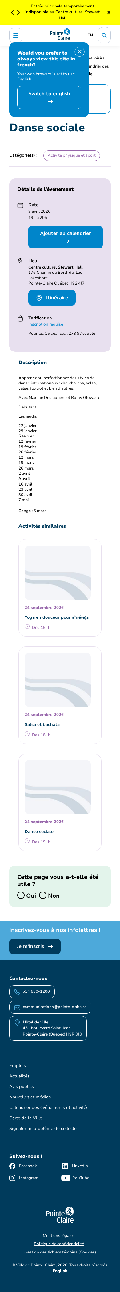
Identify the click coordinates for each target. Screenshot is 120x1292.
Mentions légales (59, 1235)
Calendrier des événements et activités (48, 1107)
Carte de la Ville (25, 1118)
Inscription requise (46, 324)
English (60, 1271)
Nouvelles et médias (30, 1097)
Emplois (17, 1065)
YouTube (81, 1178)
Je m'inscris (31, 946)
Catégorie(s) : (23, 155)
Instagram (28, 1178)
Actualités (19, 1076)
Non (53, 895)
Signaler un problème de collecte (43, 1128)
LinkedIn (80, 1166)
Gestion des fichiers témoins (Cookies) (60, 1252)
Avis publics (21, 1086)
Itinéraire (56, 297)
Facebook (28, 1166)
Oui (30, 895)
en (90, 35)
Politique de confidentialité (59, 1244)
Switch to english (49, 93)
